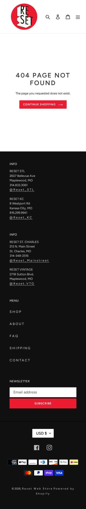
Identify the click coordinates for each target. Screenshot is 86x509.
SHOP (16, 312)
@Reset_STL (22, 189)
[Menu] (78, 17)
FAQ (14, 336)
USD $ (41, 433)
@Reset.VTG (22, 283)
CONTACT (20, 360)
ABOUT (17, 324)
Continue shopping (39, 104)
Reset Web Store (37, 488)
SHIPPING (20, 348)
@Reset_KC (21, 217)
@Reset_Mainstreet (29, 260)
